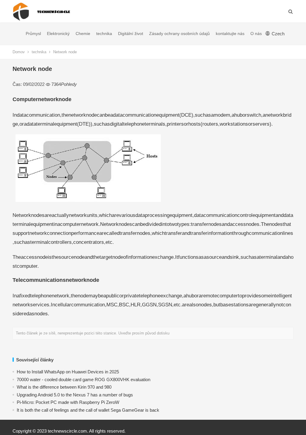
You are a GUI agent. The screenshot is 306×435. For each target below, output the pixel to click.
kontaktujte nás (230, 33)
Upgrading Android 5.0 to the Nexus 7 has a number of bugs (75, 394)
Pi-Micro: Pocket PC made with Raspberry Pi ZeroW (68, 402)
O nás (256, 33)
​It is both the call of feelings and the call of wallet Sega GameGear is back (88, 410)
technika (104, 33)
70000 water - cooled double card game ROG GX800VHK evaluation (83, 379)
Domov (19, 52)
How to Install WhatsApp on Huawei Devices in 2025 (68, 371)
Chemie (83, 33)
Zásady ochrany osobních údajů (179, 33)
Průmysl (33, 33)
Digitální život (130, 33)
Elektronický (58, 33)
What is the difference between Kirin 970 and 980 (64, 387)
